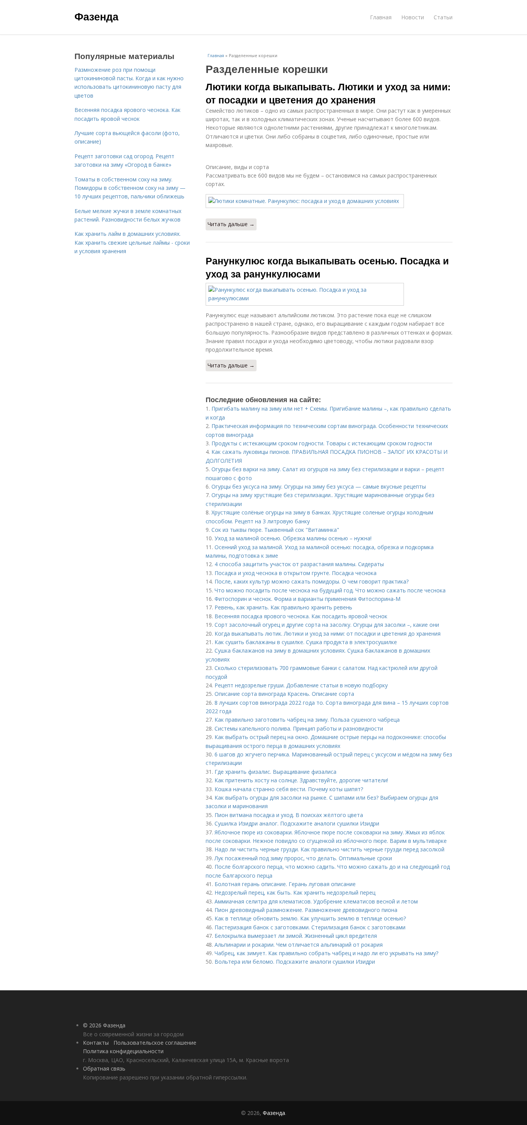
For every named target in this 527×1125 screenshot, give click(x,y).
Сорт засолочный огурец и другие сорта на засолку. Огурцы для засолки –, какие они (327, 624)
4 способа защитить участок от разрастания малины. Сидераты (299, 564)
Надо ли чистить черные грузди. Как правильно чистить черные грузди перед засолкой (329, 849)
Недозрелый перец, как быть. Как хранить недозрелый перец (295, 892)
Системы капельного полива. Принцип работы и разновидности (299, 728)
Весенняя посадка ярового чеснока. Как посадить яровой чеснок (301, 616)
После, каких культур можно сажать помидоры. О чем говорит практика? (312, 581)
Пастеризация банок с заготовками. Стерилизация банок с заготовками (310, 927)
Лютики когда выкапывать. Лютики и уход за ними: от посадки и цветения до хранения (328, 93)
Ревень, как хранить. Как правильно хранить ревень (283, 607)
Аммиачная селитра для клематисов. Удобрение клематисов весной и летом (316, 901)
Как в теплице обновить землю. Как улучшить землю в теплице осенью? (310, 918)
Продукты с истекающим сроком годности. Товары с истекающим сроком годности (321, 443)
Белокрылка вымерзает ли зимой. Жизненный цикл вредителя (296, 935)
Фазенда (96, 16)
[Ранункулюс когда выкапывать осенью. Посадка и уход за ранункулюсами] (329, 294)
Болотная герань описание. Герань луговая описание (285, 884)
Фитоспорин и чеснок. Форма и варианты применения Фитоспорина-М (307, 598)
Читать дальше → (231, 224)
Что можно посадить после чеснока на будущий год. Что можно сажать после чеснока (330, 590)
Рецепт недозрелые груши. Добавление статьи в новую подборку (301, 685)
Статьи (443, 17)
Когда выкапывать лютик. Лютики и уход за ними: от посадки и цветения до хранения (328, 633)
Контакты (96, 1042)
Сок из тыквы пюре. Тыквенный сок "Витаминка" (275, 529)
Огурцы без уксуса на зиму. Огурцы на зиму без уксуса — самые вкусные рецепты (318, 486)
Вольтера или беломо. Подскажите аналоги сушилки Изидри (295, 961)
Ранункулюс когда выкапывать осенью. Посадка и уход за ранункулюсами (327, 267)
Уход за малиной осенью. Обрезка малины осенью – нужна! (293, 538)
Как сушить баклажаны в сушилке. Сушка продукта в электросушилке (306, 642)
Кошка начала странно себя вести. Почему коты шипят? (289, 789)
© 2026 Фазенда (104, 1025)
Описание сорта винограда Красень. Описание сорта (284, 693)
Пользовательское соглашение (154, 1042)
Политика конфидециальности (123, 1051)
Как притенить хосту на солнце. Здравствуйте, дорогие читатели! (301, 780)
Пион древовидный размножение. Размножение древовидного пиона (306, 910)
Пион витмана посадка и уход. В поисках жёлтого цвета (289, 815)
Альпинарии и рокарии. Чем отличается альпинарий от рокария (299, 944)
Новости (412, 17)
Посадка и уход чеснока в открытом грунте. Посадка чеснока (296, 573)
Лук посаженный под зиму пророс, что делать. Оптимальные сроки (303, 858)
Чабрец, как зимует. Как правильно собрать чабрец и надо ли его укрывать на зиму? (326, 953)
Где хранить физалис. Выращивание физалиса (275, 771)
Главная (381, 17)
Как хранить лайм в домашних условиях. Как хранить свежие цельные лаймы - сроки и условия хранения (132, 242)
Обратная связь (104, 1068)
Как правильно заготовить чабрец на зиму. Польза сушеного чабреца (307, 719)
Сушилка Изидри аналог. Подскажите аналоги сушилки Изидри (297, 823)
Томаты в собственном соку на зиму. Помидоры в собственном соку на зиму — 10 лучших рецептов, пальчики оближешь (130, 188)
